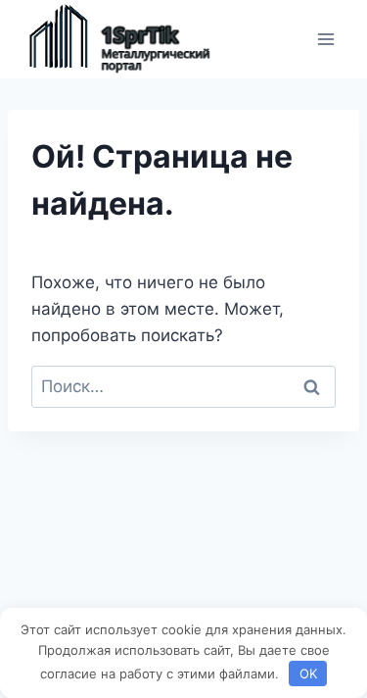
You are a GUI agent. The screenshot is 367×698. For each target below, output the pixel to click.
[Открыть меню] (325, 39)
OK (308, 673)
